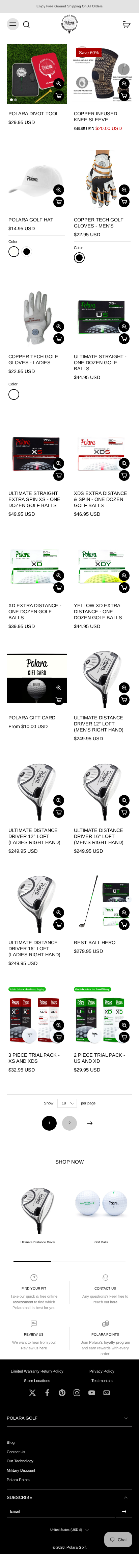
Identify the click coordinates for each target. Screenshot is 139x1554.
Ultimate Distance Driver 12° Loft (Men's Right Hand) (98, 723)
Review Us (34, 1334)
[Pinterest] (62, 1392)
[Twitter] (32, 1392)
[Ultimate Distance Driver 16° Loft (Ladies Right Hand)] (37, 903)
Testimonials (102, 1380)
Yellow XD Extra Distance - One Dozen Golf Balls (98, 611)
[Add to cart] (58, 95)
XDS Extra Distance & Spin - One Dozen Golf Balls (100, 499)
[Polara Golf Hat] (37, 180)
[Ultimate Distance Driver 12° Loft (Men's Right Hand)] (102, 678)
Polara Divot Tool (33, 113)
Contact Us (105, 1288)
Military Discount (21, 1470)
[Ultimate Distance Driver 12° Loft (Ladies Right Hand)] (37, 791)
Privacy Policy (101, 1371)
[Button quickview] (58, 83)
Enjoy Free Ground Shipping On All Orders (69, 6)
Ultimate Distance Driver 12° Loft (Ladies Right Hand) (34, 836)
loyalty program (117, 1342)
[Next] (89, 1123)
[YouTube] (91, 1392)
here (113, 1302)
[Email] (106, 1392)
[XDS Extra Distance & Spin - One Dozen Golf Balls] (102, 454)
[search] (26, 24)
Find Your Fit (34, 1288)
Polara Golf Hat (30, 219)
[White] (14, 251)
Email (15, 1511)
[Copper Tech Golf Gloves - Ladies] (37, 317)
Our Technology (20, 1461)
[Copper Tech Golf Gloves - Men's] (102, 180)
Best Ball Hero (94, 942)
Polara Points (105, 1334)
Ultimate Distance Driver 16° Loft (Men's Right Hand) (98, 836)
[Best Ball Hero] (102, 903)
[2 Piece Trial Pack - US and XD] (102, 1015)
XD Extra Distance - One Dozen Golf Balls (34, 611)
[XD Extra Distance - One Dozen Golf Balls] (37, 566)
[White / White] (14, 394)
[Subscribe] (124, 1511)
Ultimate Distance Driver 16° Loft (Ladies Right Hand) (34, 948)
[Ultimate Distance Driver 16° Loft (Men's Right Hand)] (102, 791)
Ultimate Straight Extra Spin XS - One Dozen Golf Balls (34, 499)
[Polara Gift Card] (37, 678)
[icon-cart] (124, 24)
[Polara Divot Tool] (37, 74)
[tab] (11, 99)
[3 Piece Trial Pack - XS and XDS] (37, 1015)
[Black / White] (79, 257)
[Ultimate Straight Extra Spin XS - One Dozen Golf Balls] (37, 454)
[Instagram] (77, 1392)
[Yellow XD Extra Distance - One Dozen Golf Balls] (102, 566)
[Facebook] (47, 1392)
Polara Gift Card (31, 717)
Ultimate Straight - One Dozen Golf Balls (100, 362)
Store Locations (37, 1380)
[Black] (26, 251)
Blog (11, 1442)
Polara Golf (76, 1547)
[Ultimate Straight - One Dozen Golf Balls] (102, 317)
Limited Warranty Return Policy (37, 1371)
